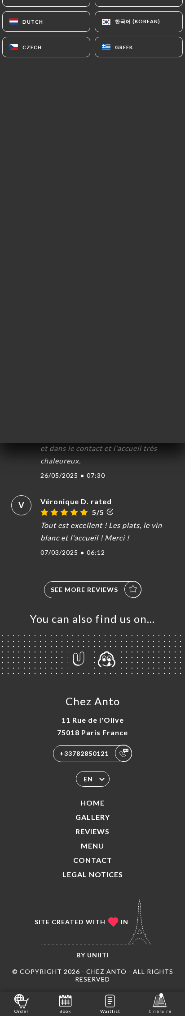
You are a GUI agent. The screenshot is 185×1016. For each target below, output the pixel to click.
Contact (92, 860)
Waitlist (110, 1011)
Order (21, 1011)
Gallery (92, 817)
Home (92, 802)
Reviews (92, 831)
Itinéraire (159, 1011)
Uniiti (98, 955)
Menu (92, 845)
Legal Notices (92, 874)
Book (65, 1011)
